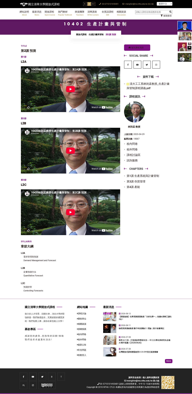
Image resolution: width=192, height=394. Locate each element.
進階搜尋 (167, 16)
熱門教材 (65, 13)
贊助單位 (82, 319)
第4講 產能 (133, 187)
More (168, 361)
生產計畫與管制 (96, 34)
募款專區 (30, 329)
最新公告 (82, 345)
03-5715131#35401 (110, 4)
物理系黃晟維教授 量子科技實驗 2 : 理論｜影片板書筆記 (141, 328)
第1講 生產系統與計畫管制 (143, 175)
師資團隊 (79, 13)
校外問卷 (132, 149)
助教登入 (82, 355)
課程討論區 (133, 155)
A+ (93, 4)
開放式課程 (81, 34)
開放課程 (50, 13)
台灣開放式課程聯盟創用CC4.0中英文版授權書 (138, 352)
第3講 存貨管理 (136, 181)
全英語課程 (108, 13)
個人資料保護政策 (151, 377)
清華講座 (93, 13)
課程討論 (82, 313)
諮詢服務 (132, 160)
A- (85, 4)
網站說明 (24, 13)
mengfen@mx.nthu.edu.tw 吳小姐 (139, 4)
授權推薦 (82, 329)
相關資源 (121, 13)
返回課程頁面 (137, 47)
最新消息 (37, 13)
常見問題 (82, 350)
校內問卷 (132, 143)
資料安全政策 (134, 377)
